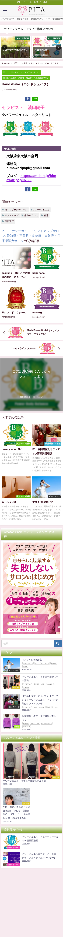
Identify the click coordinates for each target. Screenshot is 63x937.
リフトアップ (11, 215)
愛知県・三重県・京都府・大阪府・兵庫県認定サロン (26, 78)
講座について (37, 19)
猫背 (46, 215)
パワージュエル (41, 210)
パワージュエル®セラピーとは (14, 19)
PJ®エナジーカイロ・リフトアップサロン (21, 72)
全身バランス (31, 215)
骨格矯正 (9, 221)
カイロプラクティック (16, 210)
